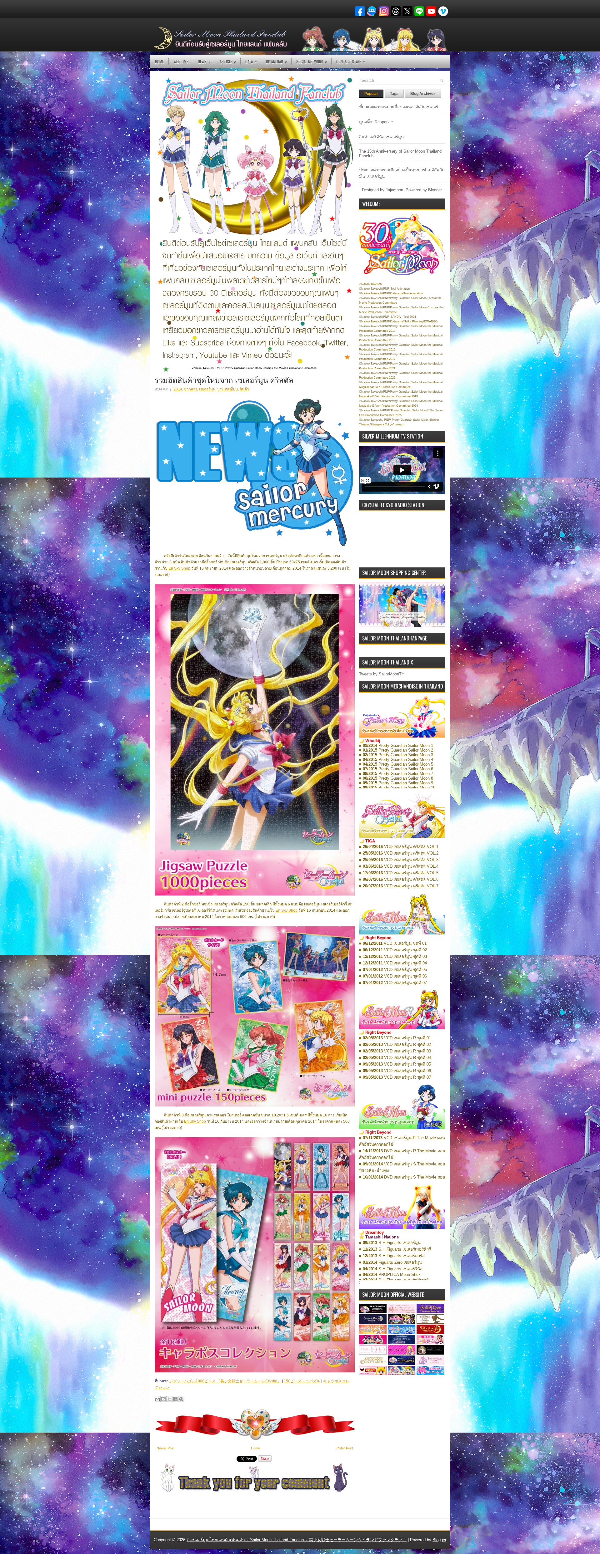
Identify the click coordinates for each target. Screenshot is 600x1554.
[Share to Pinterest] (181, 1399)
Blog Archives (423, 93)
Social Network (311, 61)
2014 (177, 389)
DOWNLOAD (276, 61)
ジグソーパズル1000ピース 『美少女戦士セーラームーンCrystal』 (225, 1381)
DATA (251, 61)
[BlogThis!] (163, 1399)
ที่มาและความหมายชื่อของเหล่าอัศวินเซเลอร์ (398, 107)
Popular (371, 93)
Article (228, 61)
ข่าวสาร (190, 389)
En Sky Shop (179, 568)
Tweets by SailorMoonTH (381, 674)
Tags (394, 93)
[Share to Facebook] (175, 1399)
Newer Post (165, 1448)
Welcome (180, 61)
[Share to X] (169, 1399)
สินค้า (244, 389)
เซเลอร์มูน (207, 389)
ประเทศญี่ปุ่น (227, 389)
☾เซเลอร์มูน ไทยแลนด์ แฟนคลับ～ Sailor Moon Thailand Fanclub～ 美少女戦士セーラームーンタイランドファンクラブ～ (297, 1539)
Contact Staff (350, 61)
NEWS (204, 61)
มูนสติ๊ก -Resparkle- (376, 122)
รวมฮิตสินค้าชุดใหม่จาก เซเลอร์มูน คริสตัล (224, 379)
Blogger (435, 190)
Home (159, 61)
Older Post (345, 1448)
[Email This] (157, 1399)
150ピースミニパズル (302, 1381)
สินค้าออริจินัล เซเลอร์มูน (381, 137)
